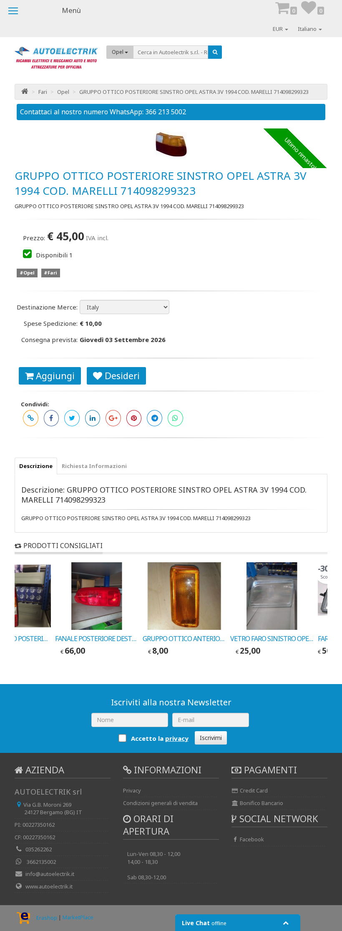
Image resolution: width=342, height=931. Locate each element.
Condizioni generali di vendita (160, 803)
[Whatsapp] (175, 418)
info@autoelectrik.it (49, 874)
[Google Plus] (113, 418)
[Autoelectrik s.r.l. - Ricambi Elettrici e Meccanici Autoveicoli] (56, 60)
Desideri (121, 375)
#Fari (50, 273)
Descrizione (36, 466)
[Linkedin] (93, 418)
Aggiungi (54, 375)
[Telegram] (154, 418)
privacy (177, 738)
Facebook (251, 839)
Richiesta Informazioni (94, 466)
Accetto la (159, 738)
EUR (278, 29)
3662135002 (40, 862)
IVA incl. (97, 238)
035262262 (38, 849)
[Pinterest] (134, 418)
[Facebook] (51, 418)
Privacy (132, 790)
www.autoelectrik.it (49, 886)
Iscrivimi (211, 738)
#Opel (27, 273)
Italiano (308, 29)
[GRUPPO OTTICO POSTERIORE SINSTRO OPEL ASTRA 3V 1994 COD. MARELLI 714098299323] (171, 144)
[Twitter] (72, 418)
